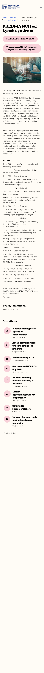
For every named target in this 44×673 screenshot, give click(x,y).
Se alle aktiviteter (11, 433)
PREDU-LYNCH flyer (10, 310)
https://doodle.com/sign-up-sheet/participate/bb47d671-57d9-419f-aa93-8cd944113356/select (20, 291)
